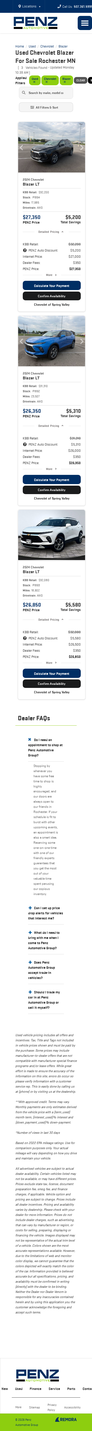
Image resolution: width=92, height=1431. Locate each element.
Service (54, 1389)
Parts (71, 1389)
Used (18, 1389)
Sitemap (34, 1407)
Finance (35, 1389)
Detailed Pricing (48, 231)
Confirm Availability (51, 296)
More (49, 274)
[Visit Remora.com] (66, 1420)
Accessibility (72, 1407)
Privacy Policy (52, 1407)
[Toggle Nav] (85, 23)
